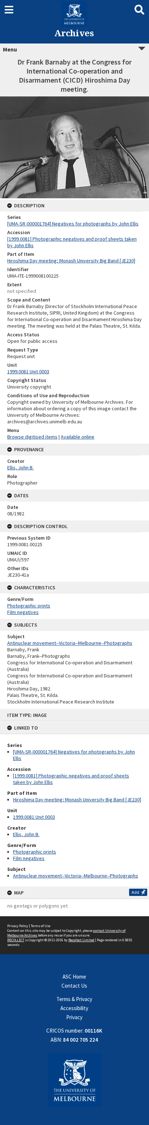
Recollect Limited (81, 940)
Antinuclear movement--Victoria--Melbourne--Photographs (75, 875)
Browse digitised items (32, 436)
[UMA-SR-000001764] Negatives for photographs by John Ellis (73, 223)
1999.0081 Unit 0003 (34, 817)
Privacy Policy (17, 925)
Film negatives (28, 858)
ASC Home (74, 976)
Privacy (74, 1017)
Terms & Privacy (74, 999)
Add (135, 892)
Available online (77, 436)
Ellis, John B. (26, 834)
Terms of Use (40, 925)
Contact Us (74, 985)
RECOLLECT (15, 940)
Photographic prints (34, 851)
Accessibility (74, 1008)
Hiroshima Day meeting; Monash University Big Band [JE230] (77, 799)
